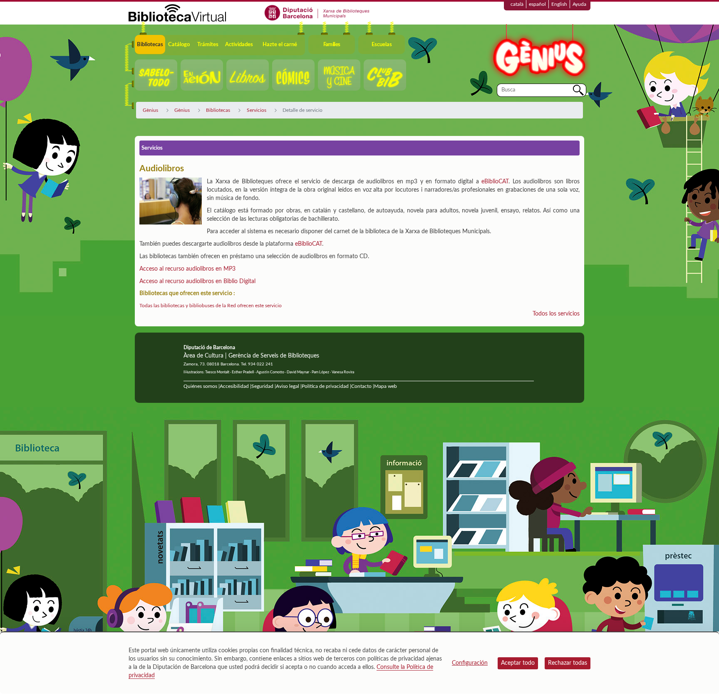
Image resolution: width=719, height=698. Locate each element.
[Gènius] (538, 53)
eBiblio (303, 244)
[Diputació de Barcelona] (317, 12)
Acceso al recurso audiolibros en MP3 (187, 269)
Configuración (470, 663)
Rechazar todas (567, 663)
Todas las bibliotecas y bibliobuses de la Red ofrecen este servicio (210, 305)
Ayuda (579, 4)
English (559, 4)
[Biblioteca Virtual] (177, 12)
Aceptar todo (518, 663)
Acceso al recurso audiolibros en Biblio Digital (197, 281)
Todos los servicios (556, 314)
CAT (317, 244)
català (517, 4)
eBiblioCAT (494, 182)
